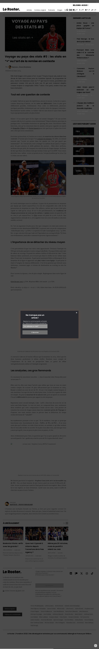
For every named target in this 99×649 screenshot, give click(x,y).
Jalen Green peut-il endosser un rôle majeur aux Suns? (85, 89)
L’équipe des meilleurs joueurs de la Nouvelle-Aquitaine (85, 105)
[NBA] (83, 151)
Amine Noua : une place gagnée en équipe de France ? (85, 25)
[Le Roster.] (11, 9)
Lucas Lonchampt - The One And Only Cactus (85, 95)
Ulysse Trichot (81, 31)
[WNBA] (83, 171)
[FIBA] (83, 131)
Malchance (80, 44)
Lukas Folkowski (82, 61)
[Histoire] (83, 141)
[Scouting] (83, 161)
